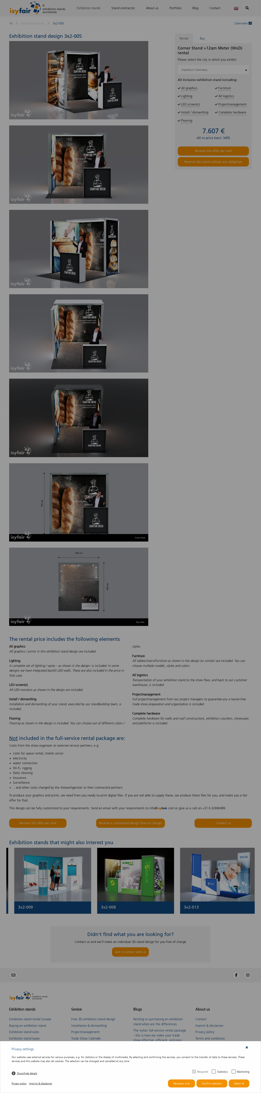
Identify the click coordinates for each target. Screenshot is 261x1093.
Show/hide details (27, 1073)
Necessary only (181, 1083)
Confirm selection (212, 1083)
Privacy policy (19, 1083)
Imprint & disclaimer (40, 1083)
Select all (239, 1083)
